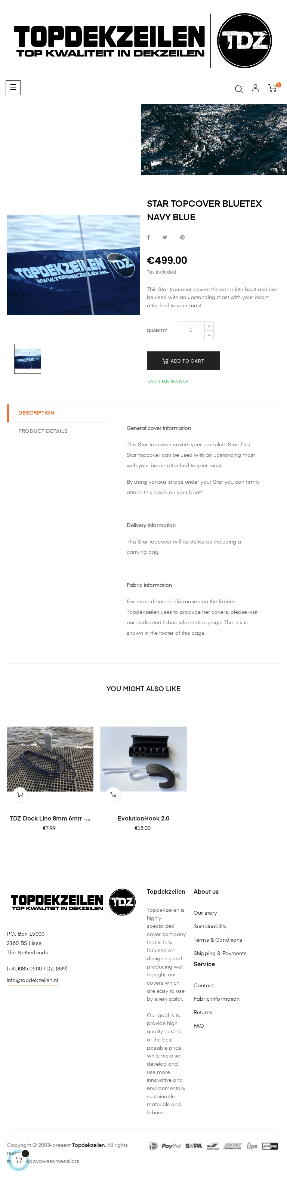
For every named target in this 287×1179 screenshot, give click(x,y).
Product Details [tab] (43, 431)
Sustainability (210, 926)
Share (148, 238)
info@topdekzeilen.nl (32, 980)
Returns (203, 1012)
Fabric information (217, 999)
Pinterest (182, 238)
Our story (205, 913)
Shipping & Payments (220, 953)
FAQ (199, 1026)
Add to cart (186, 361)
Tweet (165, 238)
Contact (204, 985)
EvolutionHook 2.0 (143, 819)
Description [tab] (36, 413)
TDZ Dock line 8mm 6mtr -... (50, 819)
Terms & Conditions (218, 940)
